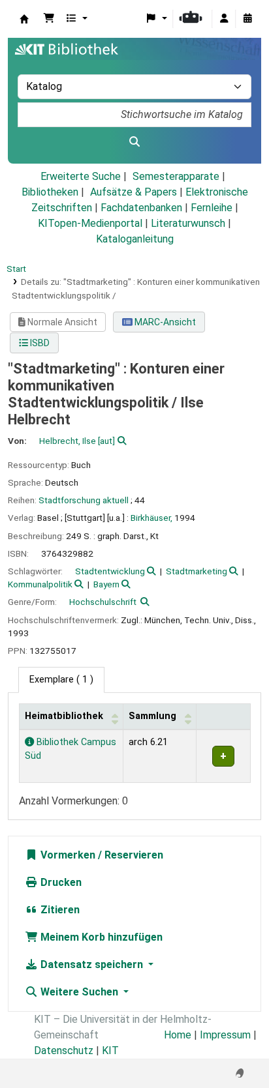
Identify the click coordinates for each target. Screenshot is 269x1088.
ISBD (39, 343)
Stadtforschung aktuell (84, 500)
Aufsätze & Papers (133, 192)
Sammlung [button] (152, 716)
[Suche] (134, 142)
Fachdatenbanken (141, 207)
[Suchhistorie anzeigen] (247, 19)
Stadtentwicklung (110, 571)
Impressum (225, 1035)
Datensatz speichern (92, 964)
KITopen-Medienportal (90, 223)
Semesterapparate (176, 176)
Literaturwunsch (188, 223)
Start (16, 268)
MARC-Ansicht (164, 322)
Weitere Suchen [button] (79, 992)
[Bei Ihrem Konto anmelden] (224, 19)
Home (177, 1035)
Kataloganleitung (135, 239)
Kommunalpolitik (40, 584)
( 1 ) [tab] (61, 679)
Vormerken (66, 855)
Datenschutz (63, 1050)
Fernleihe (211, 207)
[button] (49, 19)
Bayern (106, 584)
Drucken (60, 882)
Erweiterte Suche (80, 176)
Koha (24, 18)
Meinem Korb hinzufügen (100, 937)
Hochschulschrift (102, 601)
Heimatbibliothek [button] (64, 716)
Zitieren (59, 910)
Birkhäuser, (151, 517)
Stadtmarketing (196, 571)
